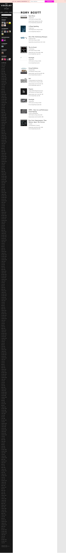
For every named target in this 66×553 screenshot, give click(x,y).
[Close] (65, 1)
